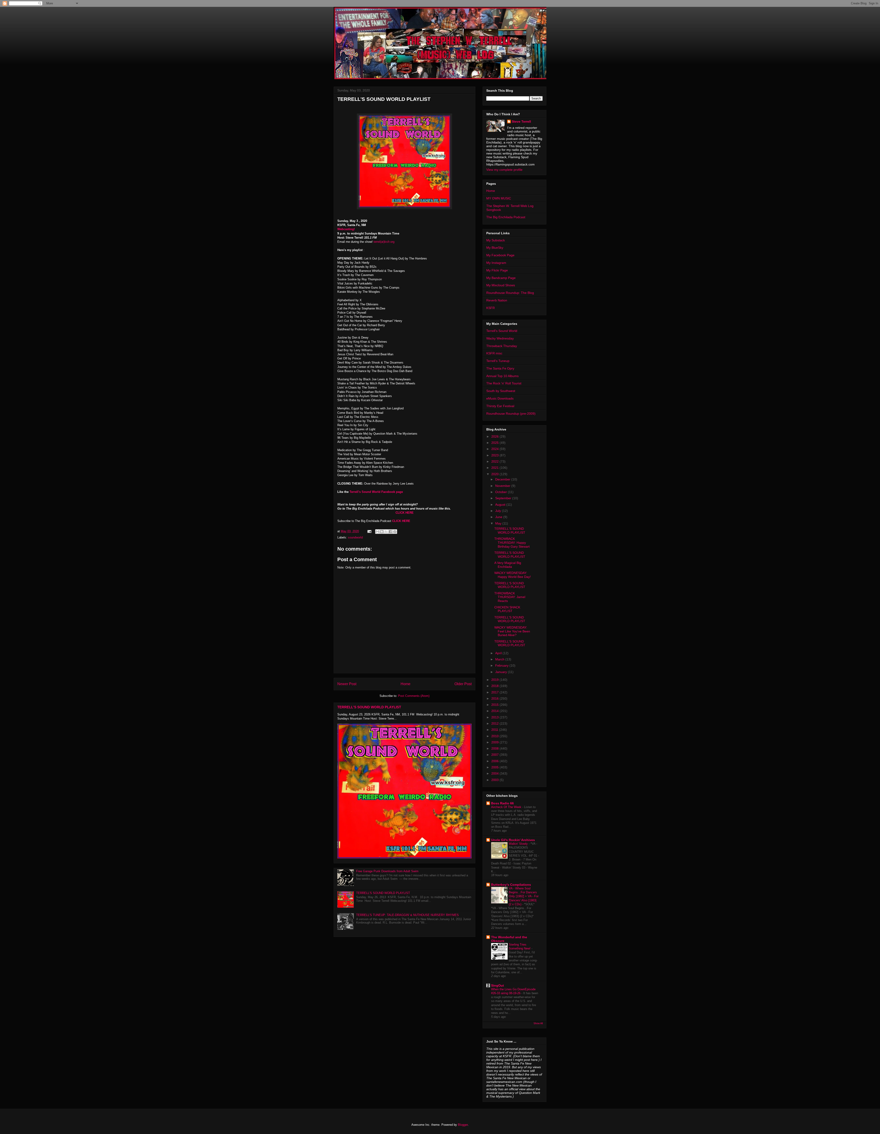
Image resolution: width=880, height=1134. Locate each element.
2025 (495, 442)
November (503, 486)
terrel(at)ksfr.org (384, 241)
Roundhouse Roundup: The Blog (510, 293)
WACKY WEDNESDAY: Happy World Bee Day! (512, 575)
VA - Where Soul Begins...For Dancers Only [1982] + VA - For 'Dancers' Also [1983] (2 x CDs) (524, 896)
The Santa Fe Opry (500, 368)
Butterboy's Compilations (511, 884)
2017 (495, 692)
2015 (495, 704)
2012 (495, 723)
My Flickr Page (497, 270)
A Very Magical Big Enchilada (507, 564)
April (499, 653)
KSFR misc (494, 353)
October (501, 492)
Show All (538, 1023)
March (500, 659)
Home (405, 684)
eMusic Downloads (500, 398)
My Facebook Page (500, 255)
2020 (495, 474)
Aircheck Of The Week (506, 807)
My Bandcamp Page (501, 278)
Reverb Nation (496, 300)
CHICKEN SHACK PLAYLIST (507, 609)
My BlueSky (494, 247)
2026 (495, 436)
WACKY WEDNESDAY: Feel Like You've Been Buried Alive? (512, 631)
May (498, 523)
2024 (495, 449)
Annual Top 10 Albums (502, 376)
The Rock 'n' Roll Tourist (503, 383)
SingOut (497, 985)
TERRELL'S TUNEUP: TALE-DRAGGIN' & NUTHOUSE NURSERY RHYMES (407, 915)
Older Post (463, 684)
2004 (495, 773)
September (503, 498)
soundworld (355, 537)
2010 (495, 736)
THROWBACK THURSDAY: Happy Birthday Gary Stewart (512, 542)
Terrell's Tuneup (497, 361)
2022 (495, 461)
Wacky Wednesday (500, 338)
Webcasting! (346, 229)
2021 (495, 467)
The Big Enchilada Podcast (505, 217)
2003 (495, 780)
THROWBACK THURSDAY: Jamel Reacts (509, 597)
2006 (495, 761)
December (503, 479)
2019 (495, 680)
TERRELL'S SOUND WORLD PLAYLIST (369, 707)
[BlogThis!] (382, 531)
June (499, 517)
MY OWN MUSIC (498, 198)
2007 (495, 754)
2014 (495, 711)
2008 (495, 748)
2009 (495, 742)
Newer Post (346, 684)
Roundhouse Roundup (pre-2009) (511, 413)
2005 (495, 767)
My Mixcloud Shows (500, 285)
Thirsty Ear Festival (500, 406)
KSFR (490, 308)
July (498, 511)
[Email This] (377, 531)
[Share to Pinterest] (395, 531)
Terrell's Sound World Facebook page (376, 492)
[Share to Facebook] (390, 531)
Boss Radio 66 (502, 803)
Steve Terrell (521, 121)
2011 (495, 729)
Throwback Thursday (501, 346)
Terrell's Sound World (501, 331)
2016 (495, 698)
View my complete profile (504, 169)
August (500, 504)
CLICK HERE (405, 512)
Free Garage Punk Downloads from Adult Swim (387, 871)
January (501, 672)
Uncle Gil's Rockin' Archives (513, 840)
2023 (495, 455)
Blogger (463, 1124)
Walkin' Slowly (519, 843)
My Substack (495, 240)
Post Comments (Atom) (413, 696)
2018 (495, 686)
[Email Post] (369, 531)
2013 (495, 717)
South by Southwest (500, 391)
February (502, 665)
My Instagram (496, 263)
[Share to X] (386, 531)
